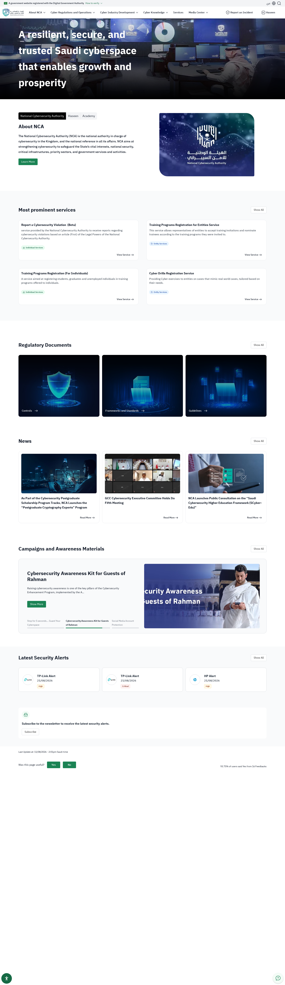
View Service (123, 255)
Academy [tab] (88, 116)
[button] (271, 3)
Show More (36, 598)
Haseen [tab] (73, 116)
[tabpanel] (142, 155)
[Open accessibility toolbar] (6, 978)
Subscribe (30, 732)
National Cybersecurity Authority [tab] (42, 116)
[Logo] (13, 12)
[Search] (279, 3)
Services (178, 12)
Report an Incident (241, 12)
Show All (259, 210)
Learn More (28, 162)
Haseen (270, 12)
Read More (85, 517)
